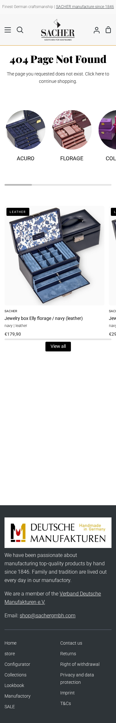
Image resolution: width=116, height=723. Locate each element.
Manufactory (18, 696)
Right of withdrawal (80, 664)
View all (58, 346)
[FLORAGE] (72, 139)
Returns (68, 654)
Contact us (71, 643)
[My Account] (94, 29)
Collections (15, 675)
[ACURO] (25, 139)
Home (10, 643)
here (99, 74)
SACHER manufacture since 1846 (85, 6)
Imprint (67, 693)
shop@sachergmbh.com (47, 616)
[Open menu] (6, 29)
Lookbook (14, 685)
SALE (10, 707)
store (10, 654)
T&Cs (65, 703)
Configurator (17, 664)
